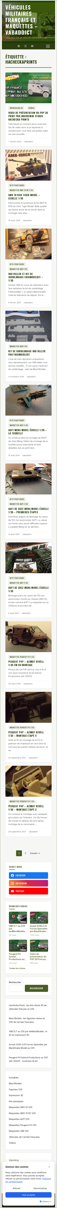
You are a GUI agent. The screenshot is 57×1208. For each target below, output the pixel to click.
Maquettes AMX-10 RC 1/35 (21, 190)
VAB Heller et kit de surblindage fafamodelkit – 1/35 (25, 277)
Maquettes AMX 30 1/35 (20, 1107)
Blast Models (15, 1083)
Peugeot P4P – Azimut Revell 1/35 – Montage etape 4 (26, 733)
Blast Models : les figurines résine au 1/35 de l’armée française (27, 1020)
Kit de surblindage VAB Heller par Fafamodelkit (26, 352)
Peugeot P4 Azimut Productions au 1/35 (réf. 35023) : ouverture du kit (28, 1059)
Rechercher (15, 982)
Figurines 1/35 (15, 1089)
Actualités (14, 1077)
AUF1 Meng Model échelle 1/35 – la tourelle (27, 431)
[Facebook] (18, 46)
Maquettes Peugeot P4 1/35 (22, 657)
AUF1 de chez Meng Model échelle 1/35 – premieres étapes (28, 510)
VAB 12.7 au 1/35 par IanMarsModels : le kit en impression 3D (28, 1033)
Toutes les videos (17, 968)
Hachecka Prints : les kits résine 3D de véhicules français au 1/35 (28, 1007)
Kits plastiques (17, 185)
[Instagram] (25, 46)
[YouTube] (32, 46)
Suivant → (35, 853)
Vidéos (31, 108)
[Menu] (48, 46)
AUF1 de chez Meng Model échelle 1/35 (28, 589)
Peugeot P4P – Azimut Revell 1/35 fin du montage (26, 663)
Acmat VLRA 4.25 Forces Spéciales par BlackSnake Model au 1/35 (28, 1046)
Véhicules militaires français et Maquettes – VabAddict (21, 19)
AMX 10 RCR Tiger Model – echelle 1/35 (24, 196)
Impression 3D (16, 108)
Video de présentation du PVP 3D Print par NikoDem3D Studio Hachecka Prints (28, 116)
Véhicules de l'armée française (24, 1137)
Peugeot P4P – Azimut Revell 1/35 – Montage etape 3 (26, 807)
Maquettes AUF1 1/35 (19, 425)
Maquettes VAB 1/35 (18, 269)
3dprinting (14, 1160)
